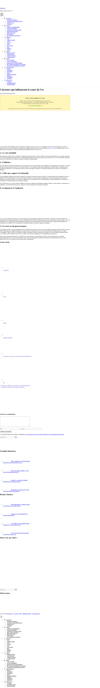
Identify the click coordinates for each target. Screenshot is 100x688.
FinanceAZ (3, 8)
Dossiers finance (11, 84)
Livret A (9, 42)
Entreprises (9, 70)
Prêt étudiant (10, 34)
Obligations (10, 77)
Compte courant (11, 57)
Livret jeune (10, 45)
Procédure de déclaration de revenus (16, 65)
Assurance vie (10, 22)
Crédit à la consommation (13, 27)
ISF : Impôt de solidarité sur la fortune (16, 64)
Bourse (8, 68)
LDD (8, 41)
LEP (8, 44)
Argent (7, 51)
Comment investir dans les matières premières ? (13, 387)
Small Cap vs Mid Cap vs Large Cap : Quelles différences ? (16, 385)
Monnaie (9, 76)
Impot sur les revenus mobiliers (14, 63)
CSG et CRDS (10, 60)
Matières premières (11, 74)
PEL (8, 47)
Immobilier (9, 71)
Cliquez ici (52, 108)
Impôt (7, 58)
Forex (8, 73)
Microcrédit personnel (12, 31)
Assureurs (9, 24)
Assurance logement (12, 20)
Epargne (8, 37)
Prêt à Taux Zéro (11, 32)
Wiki (20, 613)
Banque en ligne (11, 53)
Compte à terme (11, 40)
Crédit (7, 25)
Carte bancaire (10, 54)
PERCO (9, 48)
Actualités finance (11, 83)
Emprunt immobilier (12, 28)
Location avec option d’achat (14, 30)
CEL (8, 38)
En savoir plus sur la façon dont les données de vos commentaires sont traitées (45, 434)
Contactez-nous (36, 613)
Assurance (8, 18)
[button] (0, 615)
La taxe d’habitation (12, 61)
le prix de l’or (51, 148)
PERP (8, 50)
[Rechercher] (16, 437)
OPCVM (9, 78)
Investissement (9, 67)
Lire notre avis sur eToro (35, 105)
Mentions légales (27, 613)
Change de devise (11, 55)
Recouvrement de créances (13, 35)
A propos (9, 81)
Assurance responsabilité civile (14, 21)
